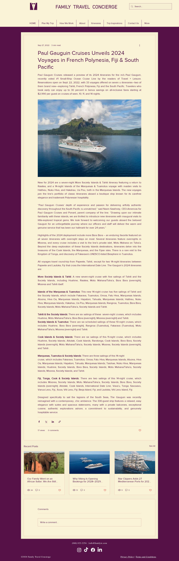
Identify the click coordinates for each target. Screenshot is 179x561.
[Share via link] (59, 421)
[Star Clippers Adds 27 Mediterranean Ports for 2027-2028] (135, 462)
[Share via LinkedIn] (52, 421)
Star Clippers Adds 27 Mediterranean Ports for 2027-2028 (134, 480)
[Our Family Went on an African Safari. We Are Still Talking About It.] (44, 462)
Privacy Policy (127, 556)
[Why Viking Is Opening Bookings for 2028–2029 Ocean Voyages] (89, 462)
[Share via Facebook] (39, 421)
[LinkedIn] (100, 550)
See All (152, 446)
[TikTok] (86, 550)
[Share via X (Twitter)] (46, 421)
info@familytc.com (98, 543)
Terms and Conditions (146, 556)
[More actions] (139, 45)
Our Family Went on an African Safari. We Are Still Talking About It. (41, 480)
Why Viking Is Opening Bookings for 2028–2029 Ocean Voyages (87, 480)
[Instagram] (79, 550)
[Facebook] (93, 550)
